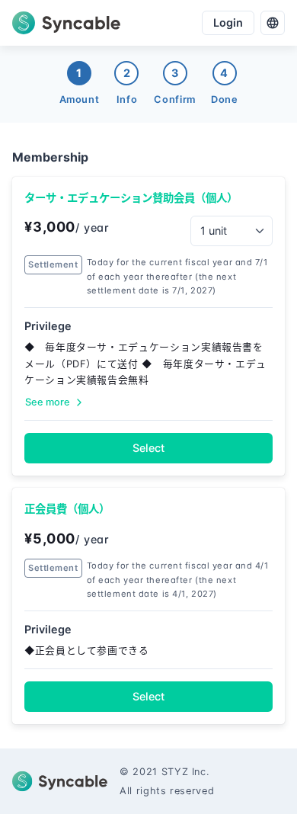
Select (148, 447)
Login (228, 22)
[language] (272, 23)
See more (47, 402)
